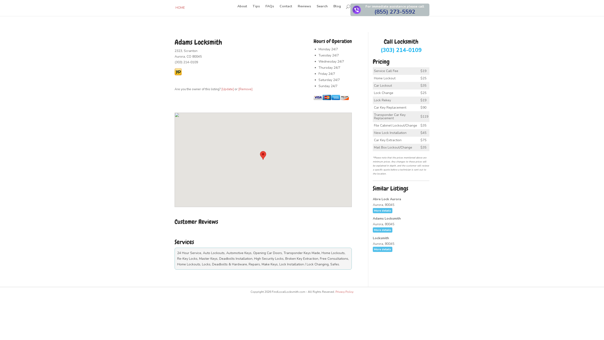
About (242, 6)
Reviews (304, 6)
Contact (286, 6)
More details (382, 210)
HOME (180, 7)
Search (322, 6)
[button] (263, 155)
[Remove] (245, 89)
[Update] (227, 89)
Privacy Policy (344, 292)
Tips (256, 6)
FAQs (269, 6)
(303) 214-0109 (401, 46)
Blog (337, 6)
